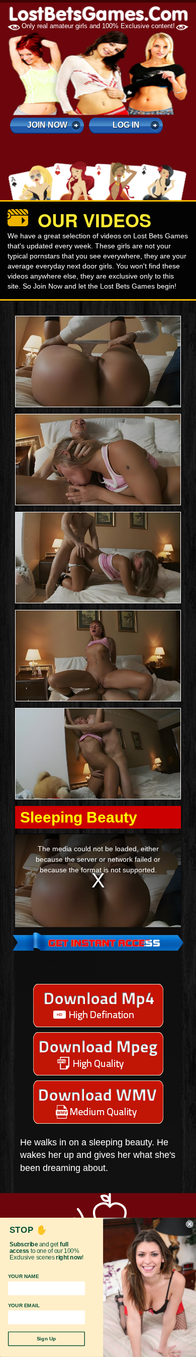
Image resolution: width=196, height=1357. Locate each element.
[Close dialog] (189, 1224)
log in (126, 125)
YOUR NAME (23, 1277)
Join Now (47, 125)
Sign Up (46, 1339)
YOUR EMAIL (24, 1306)
